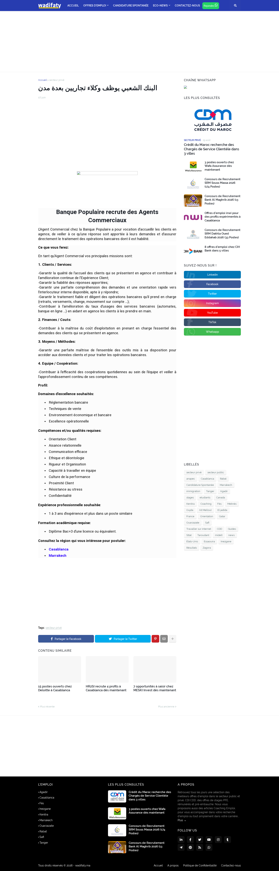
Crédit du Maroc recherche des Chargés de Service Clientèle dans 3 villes (211, 149)
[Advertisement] (139, 41)
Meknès (231, 503)
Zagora (207, 547)
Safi (207, 522)
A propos (173, 865)
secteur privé (56, 80)
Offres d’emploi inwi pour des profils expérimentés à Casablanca (222, 216)
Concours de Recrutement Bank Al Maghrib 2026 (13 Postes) (222, 199)
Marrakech (226, 485)
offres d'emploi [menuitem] (94, 5)
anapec (190, 478)
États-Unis (192, 541)
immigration (193, 491)
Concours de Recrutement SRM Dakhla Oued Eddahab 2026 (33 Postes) (222, 233)
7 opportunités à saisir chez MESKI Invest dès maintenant (154, 688)
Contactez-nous (231, 865)
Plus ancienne (166, 706)
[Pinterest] (155, 639)
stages (190, 497)
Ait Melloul (205, 510)
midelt (218, 535)
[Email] (164, 639)
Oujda (189, 510)
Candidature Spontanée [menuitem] (130, 5)
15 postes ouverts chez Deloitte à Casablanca (55, 688)
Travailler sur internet (198, 528)
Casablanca (207, 478)
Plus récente (47, 706)
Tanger (210, 491)
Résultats (191, 547)
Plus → (182, 820)
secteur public (215, 472)
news (231, 535)
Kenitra (190, 503)
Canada (220, 497)
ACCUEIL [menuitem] (73, 5)
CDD (219, 528)
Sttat (189, 535)
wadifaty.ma (82, 865)
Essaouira (209, 541)
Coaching (205, 503)
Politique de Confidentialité (200, 865)
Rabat (223, 478)
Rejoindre (209, 5)
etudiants (205, 497)
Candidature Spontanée (200, 485)
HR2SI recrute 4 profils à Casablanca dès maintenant (106, 688)
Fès (219, 503)
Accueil (42, 80)
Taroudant (203, 535)
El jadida (222, 510)
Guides (232, 528)
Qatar (222, 516)
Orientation (206, 516)
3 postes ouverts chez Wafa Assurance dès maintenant (219, 166)
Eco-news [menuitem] (160, 5)
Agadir (224, 491)
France (190, 516)
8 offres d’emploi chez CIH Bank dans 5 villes (222, 248)
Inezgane (226, 541)
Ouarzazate (192, 522)
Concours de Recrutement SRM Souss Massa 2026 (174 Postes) (222, 182)
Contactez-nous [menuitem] (187, 5)
